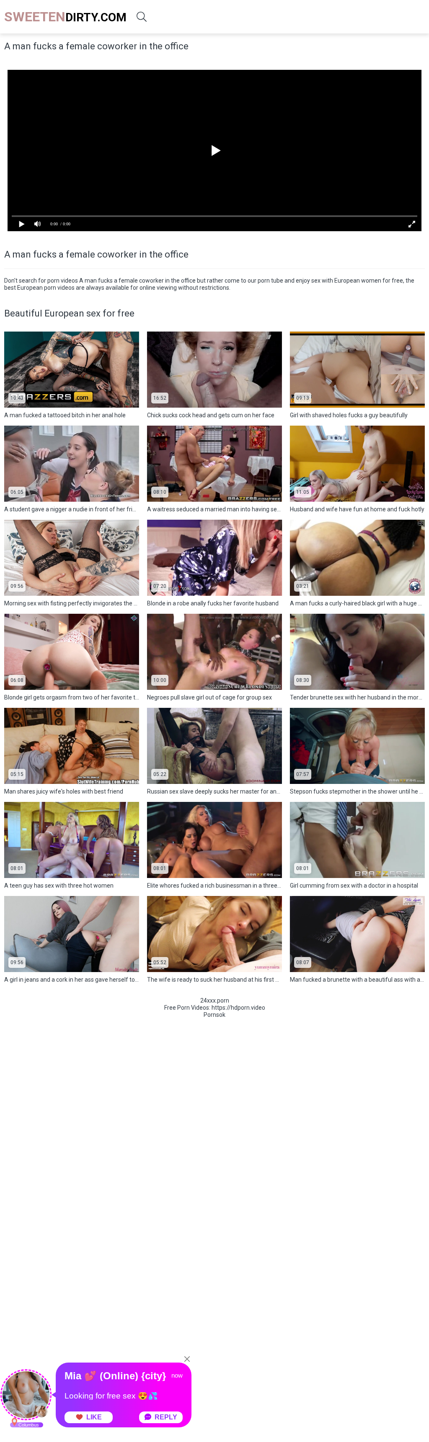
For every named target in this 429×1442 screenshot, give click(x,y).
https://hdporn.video (238, 1007)
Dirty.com (65, 17)
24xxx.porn (214, 1000)
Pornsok (214, 1014)
